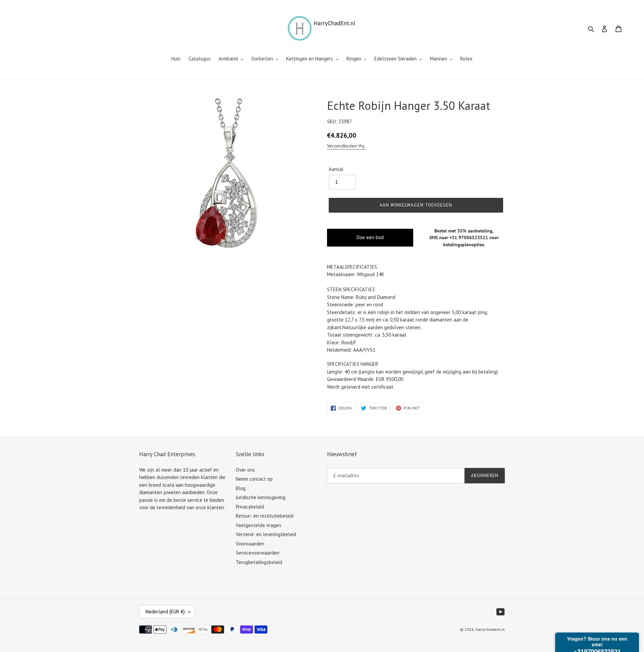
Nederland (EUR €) (165, 611)
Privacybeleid (250, 507)
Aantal (336, 169)
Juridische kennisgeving (260, 497)
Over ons (245, 470)
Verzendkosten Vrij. (346, 146)
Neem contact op (254, 479)
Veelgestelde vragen (258, 525)
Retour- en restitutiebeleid (264, 516)
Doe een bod (370, 237)
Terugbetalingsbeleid (259, 562)
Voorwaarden (250, 543)
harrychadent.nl (490, 629)
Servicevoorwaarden (257, 553)
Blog (241, 488)
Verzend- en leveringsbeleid (266, 534)
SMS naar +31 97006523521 (458, 237)
